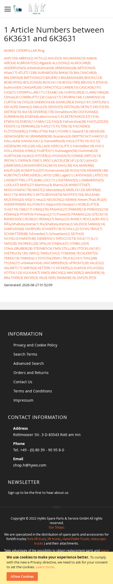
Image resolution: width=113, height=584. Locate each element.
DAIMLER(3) (65, 102)
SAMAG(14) (96, 224)
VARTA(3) (30, 267)
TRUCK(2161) (72, 258)
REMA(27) (46, 219)
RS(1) (104, 219)
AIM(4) (91, 58)
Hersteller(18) (83, 146)
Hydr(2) (28, 155)
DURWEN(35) (14, 116)
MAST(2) (38, 189)
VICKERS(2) (64, 267)
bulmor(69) (12, 87)
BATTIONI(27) (34, 77)
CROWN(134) (72, 97)
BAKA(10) (66, 72)
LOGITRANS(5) (67, 180)
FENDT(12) (12, 126)
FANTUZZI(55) (97, 121)
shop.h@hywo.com (29, 465)
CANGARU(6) (32, 87)
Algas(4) (45, 62)
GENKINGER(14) (16, 136)
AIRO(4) (10, 62)
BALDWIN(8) (13, 77)
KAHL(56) (65, 165)
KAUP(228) (12, 170)
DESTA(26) (72, 106)
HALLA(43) (12, 141)
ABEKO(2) (26, 58)
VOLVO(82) (95, 267)
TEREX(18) (11, 258)
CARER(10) (70, 87)
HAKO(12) (99, 136)
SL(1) (94, 238)
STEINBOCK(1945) (47, 248)
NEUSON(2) (55, 199)
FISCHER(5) (81, 126)
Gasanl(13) (80, 131)
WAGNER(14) (95, 272)
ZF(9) (92, 277)
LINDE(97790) (14, 180)
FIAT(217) (48, 126)
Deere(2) (25, 106)
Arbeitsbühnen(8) (40, 67)
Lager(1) (66, 175)
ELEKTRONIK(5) (73, 116)
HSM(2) (30, 150)
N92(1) (30, 199)
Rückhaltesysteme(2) (56, 224)
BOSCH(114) (52, 82)
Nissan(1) (69, 204)
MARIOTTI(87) (79, 184)
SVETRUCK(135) (16, 253)
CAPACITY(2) (52, 87)
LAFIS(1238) (50, 175)
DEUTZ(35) (101, 106)
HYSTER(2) (43, 155)
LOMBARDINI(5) (91, 180)
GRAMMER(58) (40, 136)
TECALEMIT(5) (87, 253)
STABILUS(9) (79, 243)
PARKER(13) (77, 209)
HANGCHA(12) (32, 141)
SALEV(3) (80, 224)
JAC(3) (58, 160)
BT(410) (101, 82)
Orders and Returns (31, 372)
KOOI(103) (78, 170)
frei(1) (53, 131)
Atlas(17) (10, 72)
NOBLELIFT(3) (88, 204)
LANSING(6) (83, 175)
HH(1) (99, 146)
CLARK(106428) (97, 92)
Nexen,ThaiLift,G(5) (92, 199)
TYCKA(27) (12, 262)
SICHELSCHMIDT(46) (20, 238)
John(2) (91, 160)
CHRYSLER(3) (74, 92)
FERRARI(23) (30, 126)
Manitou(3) (43, 184)
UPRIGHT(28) (79, 262)
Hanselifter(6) (54, 141)
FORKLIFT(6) (38, 131)
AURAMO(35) (48, 72)
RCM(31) (31, 219)
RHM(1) (76, 219)
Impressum (23, 400)
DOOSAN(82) (88, 111)
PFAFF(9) (27, 214)
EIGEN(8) (32, 116)
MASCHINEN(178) (18, 189)
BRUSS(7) (88, 82)
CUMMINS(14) (94, 97)
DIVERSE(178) (43, 111)
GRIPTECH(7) (81, 136)
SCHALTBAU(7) (90, 228)
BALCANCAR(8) (85, 72)
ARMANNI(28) (65, 67)
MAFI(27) (27, 184)
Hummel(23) (88, 150)
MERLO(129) (75, 189)
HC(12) (95, 141)
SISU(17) (83, 238)
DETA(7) (86, 106)
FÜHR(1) (64, 131)
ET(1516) (92, 116)
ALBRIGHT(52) (27, 62)
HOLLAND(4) (14, 150)
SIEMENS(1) (46, 238)
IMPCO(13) (92, 155)
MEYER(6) (93, 189)
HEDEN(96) (12, 146)
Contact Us (22, 381)
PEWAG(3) (11, 214)
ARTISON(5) (86, 67)
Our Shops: (57, 527)
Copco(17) (53, 97)
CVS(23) (28, 102)
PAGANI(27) (59, 209)
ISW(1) (37, 160)
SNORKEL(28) (28, 243)
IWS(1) (48, 160)
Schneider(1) (38, 233)
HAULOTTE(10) (77, 141)
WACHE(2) (58, 272)
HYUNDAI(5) (61, 155)
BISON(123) (93, 77)
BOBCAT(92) (13, 82)
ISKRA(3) (24, 160)
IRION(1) (10, 160)
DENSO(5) (55, 106)
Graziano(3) (62, 136)
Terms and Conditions (32, 390)
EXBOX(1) (27, 121)
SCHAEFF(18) (51, 228)
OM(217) (25, 209)
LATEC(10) (100, 175)
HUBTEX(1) (45, 150)
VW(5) (45, 272)
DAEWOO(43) (44, 102)
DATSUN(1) (100, 102)
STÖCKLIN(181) (88, 248)
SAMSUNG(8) (14, 228)
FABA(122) (43, 121)
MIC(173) (11, 194)
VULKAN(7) (31, 272)
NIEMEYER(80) (15, 204)
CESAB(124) (54, 92)
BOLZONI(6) (32, 82)
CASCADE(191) (90, 87)
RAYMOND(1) (14, 219)
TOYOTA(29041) (49, 258)
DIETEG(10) (12, 111)
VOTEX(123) (13, 272)
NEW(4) (71, 199)
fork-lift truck (36, 539)
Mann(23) (60, 184)
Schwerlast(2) (59, 233)
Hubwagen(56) (66, 150)
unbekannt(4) (31, 262)
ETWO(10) (11, 121)
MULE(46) (92, 194)
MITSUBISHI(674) (49, 194)
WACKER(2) (75, 272)
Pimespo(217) (45, 214)
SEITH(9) (77, 233)
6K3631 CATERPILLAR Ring (24, 50)
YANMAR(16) (66, 277)
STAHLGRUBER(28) (18, 248)
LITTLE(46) (34, 180)
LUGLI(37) (11, 184)
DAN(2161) (83, 102)
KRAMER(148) (97, 170)
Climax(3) (11, 97)
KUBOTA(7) (12, 175)
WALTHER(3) (13, 277)
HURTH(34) (12, 155)
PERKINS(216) (97, 209)
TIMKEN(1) (28, 258)
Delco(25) (40, 106)
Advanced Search (28, 363)
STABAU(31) (60, 243)
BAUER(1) (52, 77)
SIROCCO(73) (66, 238)
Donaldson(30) (66, 111)
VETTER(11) (46, 267)
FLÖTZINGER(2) (16, 131)
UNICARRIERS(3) (55, 262)
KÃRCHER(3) (31, 175)
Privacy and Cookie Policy (35, 344)
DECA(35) (11, 106)
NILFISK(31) (36, 204)
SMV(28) (10, 243)
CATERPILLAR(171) (31, 92)
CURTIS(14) (12, 102)
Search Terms (25, 354)
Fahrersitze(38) (74, 121)
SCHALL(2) (70, 228)
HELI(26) (28, 146)
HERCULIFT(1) (61, 146)
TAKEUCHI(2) (50, 253)
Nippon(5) (53, 204)
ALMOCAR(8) (81, 62)
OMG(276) (41, 209)
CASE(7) (10, 92)
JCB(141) (69, 160)
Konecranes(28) (57, 170)
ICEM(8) (77, 155)
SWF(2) (34, 253)
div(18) (27, 111)
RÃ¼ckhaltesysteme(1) (21, 224)
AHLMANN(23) (74, 58)
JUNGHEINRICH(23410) (39, 165)
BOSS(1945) (71, 82)
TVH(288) (90, 258)
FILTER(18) (64, 126)
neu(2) (41, 199)
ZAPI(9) (82, 277)
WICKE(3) (31, 277)
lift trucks (54, 539)
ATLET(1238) (27, 72)
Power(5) (63, 214)
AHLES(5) (55, 58)
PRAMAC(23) (81, 214)
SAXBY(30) (33, 228)
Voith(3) (80, 267)
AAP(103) (11, 58)
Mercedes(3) (55, 189)
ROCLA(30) (91, 219)
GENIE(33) (97, 131)
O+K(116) (11, 209)
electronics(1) (49, 116)
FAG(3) (57, 121)
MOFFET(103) (73, 194)
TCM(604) (68, 253)
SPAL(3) (45, 243)
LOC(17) (49, 180)
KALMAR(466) (83, 165)
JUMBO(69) (12, 165)
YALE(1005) (47, 277)
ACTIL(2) (40, 58)
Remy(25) (62, 219)
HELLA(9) (43, 146)
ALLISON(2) (61, 62)
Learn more (45, 567)
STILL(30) (69, 248)
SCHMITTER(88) (16, 233)
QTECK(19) (99, 214)
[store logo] (31, 9)
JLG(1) (81, 160)
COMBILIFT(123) (31, 97)
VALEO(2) (97, 262)
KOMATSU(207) (32, 170)
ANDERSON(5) (15, 67)
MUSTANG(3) (14, 199)
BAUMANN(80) (72, 77)
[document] (57, 568)
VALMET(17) (13, 267)
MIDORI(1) (27, 194)
